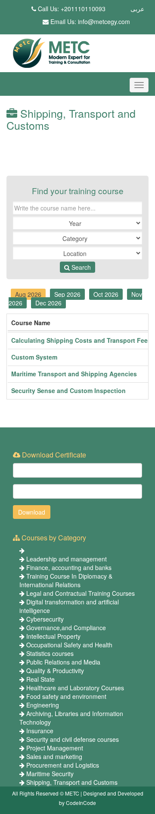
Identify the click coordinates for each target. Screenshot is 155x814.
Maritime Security (50, 773)
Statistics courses (50, 653)
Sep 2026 (67, 294)
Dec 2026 (48, 303)
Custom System (34, 357)
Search (80, 267)
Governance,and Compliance (66, 627)
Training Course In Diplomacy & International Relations (65, 580)
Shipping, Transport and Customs (72, 782)
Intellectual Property (53, 636)
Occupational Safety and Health (69, 644)
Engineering (42, 705)
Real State (40, 679)
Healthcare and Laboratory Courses (75, 687)
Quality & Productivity (55, 670)
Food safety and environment (66, 696)
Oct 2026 (105, 294)
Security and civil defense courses (72, 739)
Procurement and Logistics (62, 765)
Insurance (39, 730)
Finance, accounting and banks (69, 567)
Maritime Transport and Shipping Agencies (74, 373)
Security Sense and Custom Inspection (68, 390)
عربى (137, 8)
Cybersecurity (45, 619)
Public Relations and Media (63, 662)
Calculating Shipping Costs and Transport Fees (81, 340)
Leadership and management (66, 559)
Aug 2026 (28, 294)
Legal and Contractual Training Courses (80, 593)
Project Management (54, 748)
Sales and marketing (54, 756)
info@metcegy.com (104, 21)
